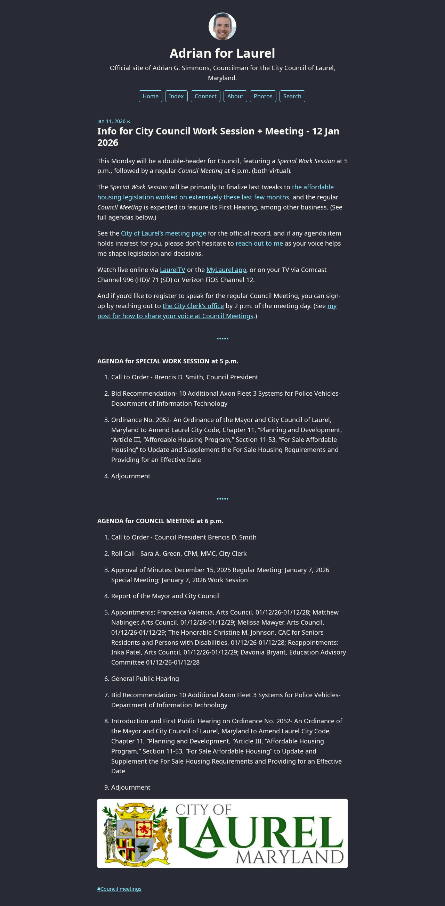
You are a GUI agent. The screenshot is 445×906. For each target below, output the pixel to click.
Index (176, 96)
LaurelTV (172, 269)
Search (292, 96)
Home (151, 96)
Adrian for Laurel (222, 52)
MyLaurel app (226, 269)
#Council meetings (119, 889)
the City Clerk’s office (193, 306)
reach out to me (259, 243)
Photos (263, 96)
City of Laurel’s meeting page (163, 233)
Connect (206, 96)
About (235, 96)
